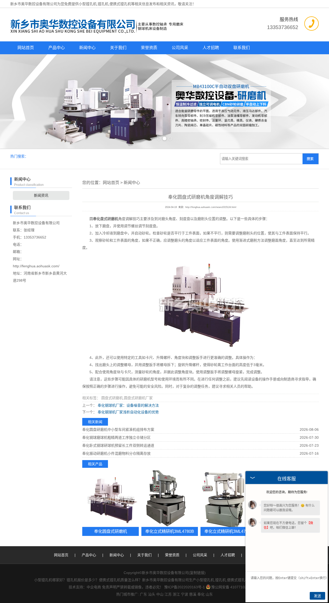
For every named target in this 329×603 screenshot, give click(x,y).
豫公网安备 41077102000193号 (237, 587)
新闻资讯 (41, 195)
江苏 (168, 594)
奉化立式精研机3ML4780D (228, 531)
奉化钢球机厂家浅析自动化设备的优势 (128, 412)
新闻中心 (87, 47)
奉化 (201, 594)
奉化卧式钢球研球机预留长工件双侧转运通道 (118, 445)
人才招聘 (211, 47)
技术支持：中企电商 (85, 587)
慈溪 (192, 594)
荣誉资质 (149, 47)
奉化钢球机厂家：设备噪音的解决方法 (128, 405)
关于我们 (118, 47)
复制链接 (197, 573)
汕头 (151, 594)
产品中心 (56, 47)
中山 (159, 594)
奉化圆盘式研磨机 (110, 531)
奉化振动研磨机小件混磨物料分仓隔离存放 (116, 453)
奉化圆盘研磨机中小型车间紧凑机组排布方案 (118, 429)
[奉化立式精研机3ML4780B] (169, 498)
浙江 (176, 594)
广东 (143, 594)
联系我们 (241, 47)
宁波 (184, 594)
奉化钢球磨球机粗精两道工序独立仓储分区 (116, 437)
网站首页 (25, 47)
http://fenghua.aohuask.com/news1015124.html (210, 207)
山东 (209, 594)
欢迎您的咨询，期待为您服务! (286, 492)
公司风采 (180, 47)
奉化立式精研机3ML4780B (169, 531)
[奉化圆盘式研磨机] (110, 498)
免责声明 (109, 587)
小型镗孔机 (88, 4)
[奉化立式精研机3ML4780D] (228, 498)
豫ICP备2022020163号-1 (184, 587)
